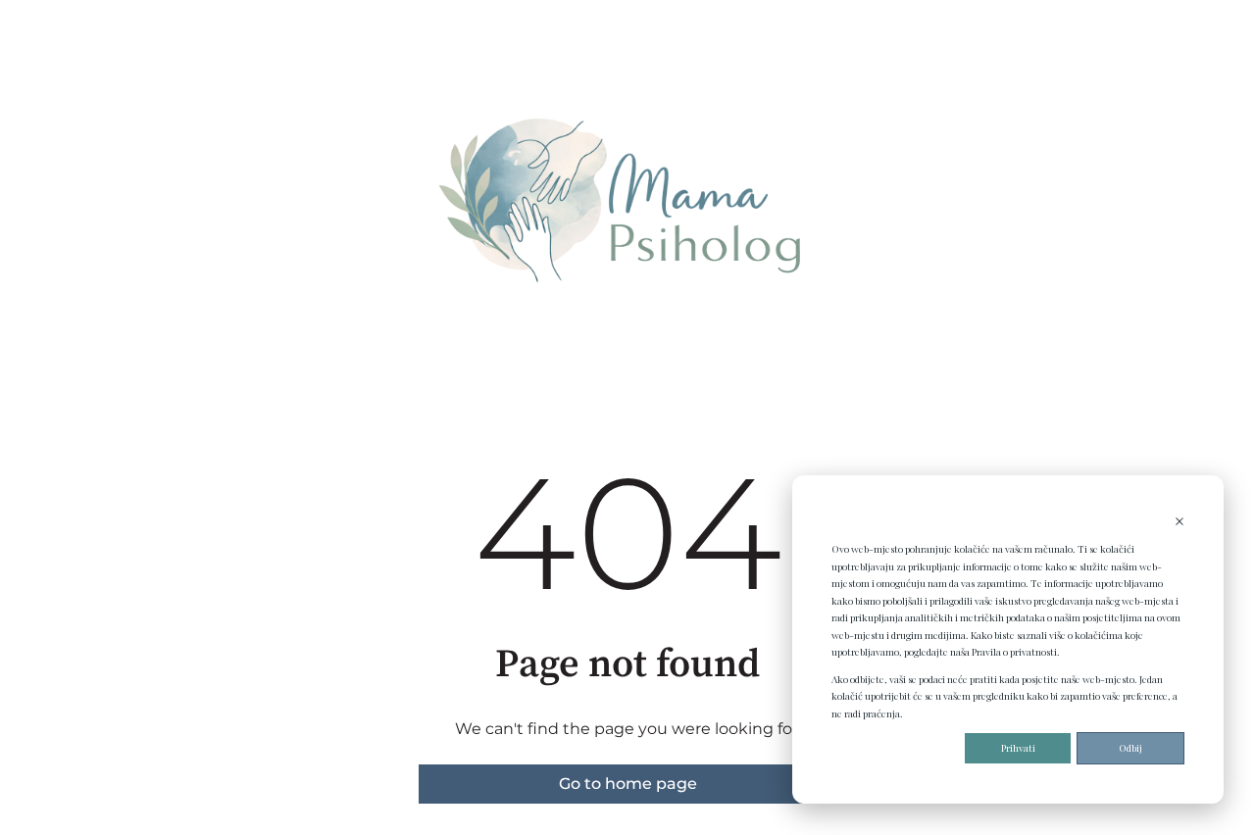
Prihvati (1018, 748)
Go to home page (628, 783)
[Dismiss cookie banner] (1179, 523)
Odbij (1130, 748)
